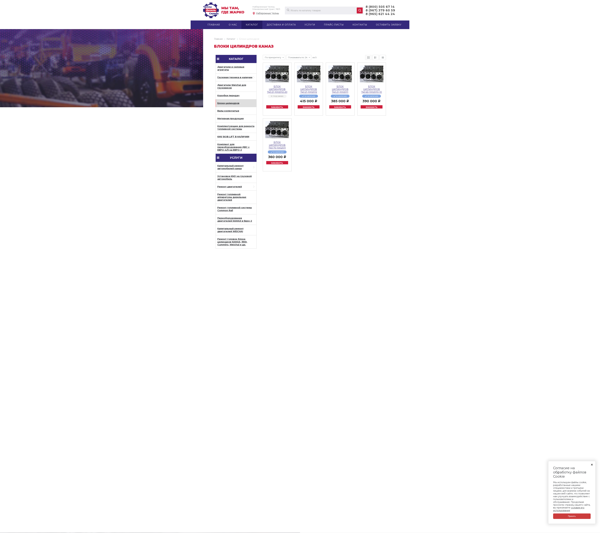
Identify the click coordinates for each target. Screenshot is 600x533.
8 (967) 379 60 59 (380, 10)
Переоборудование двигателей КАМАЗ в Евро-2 (234, 219)
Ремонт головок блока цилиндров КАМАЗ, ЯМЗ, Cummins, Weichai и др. (232, 242)
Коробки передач (228, 95)
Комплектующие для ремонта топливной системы (235, 127)
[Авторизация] (598, 1)
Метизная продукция (230, 118)
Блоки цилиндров (228, 103)
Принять (572, 516)
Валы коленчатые (228, 110)
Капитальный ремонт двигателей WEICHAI (230, 230)
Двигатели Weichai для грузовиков (231, 86)
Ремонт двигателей (229, 186)
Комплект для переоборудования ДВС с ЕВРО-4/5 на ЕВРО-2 (233, 147)
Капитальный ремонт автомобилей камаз (230, 167)
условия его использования (568, 509)
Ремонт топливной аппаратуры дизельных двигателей (231, 197)
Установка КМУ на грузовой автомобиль (234, 177)
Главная (218, 39)
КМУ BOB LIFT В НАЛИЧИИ (233, 136)
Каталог (231, 39)
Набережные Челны (267, 13)
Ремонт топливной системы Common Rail (234, 209)
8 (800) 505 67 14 (380, 7)
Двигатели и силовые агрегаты (230, 68)
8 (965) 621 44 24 (380, 14)
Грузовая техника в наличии (234, 77)
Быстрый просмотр (277, 74)
